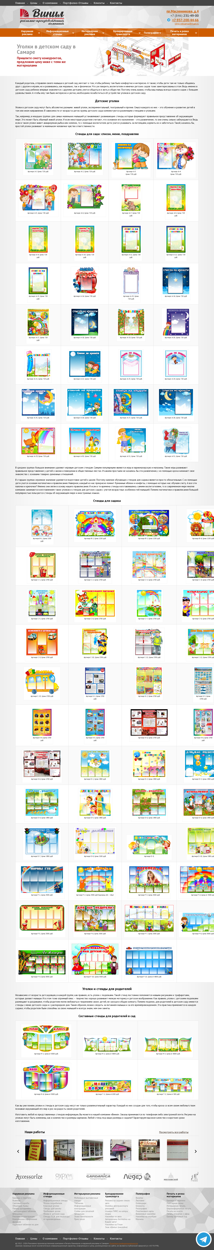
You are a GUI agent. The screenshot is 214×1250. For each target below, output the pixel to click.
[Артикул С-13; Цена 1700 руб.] (42, 693)
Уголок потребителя (52, 1203)
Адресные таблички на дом (25, 1224)
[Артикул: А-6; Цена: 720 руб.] (85, 210)
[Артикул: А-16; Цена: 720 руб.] (176, 293)
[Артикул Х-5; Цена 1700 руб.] (95, 734)
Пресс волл (79, 1219)
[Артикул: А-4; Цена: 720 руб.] (176, 168)
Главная (20, 3)
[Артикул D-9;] (149, 853)
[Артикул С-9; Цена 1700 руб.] (42, 654)
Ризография (141, 1208)
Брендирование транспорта (114, 1195)
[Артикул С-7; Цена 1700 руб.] (149, 615)
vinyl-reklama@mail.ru (187, 23)
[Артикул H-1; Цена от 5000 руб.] (46, 1050)
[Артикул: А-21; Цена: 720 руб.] (38, 375)
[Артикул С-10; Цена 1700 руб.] (95, 654)
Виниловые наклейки (145, 1214)
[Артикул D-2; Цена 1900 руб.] (149, 776)
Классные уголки (51, 1206)
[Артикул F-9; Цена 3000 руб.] (41, 973)
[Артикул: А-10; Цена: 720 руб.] (84, 251)
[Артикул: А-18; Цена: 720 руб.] (84, 334)
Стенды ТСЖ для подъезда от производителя (56, 1218)
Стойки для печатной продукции (84, 1212)
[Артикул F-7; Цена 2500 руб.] (149, 930)
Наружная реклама (23, 1193)
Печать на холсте (175, 1211)
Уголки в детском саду (54, 1214)
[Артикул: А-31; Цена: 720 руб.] (131, 453)
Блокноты (140, 1206)
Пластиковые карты (145, 1211)
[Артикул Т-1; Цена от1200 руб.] (107, 1091)
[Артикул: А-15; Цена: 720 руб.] (131, 293)
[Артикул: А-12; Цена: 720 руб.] (175, 251)
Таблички (78, 1203)
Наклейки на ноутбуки (146, 1216)
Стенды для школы (52, 1208)
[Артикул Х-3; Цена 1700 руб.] (203, 693)
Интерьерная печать (176, 1206)
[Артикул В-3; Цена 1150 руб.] (149, 535)
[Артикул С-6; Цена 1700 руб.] (95, 615)
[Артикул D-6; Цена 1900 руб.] (149, 814)
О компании (50, 3)
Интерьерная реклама (87, 1193)
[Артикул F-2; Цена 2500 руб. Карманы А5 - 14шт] (95, 892)
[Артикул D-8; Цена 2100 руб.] (95, 853)
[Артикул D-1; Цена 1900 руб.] (95, 776)
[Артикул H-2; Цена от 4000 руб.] (107, 1050)
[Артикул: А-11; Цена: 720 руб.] (131, 251)
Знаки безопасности (83, 1216)
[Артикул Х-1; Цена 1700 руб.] (95, 693)
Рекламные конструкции (24, 1216)
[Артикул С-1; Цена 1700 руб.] (42, 576)
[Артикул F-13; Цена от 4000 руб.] (149, 973)
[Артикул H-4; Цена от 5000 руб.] (46, 1091)
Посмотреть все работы (173, 1132)
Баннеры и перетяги (22, 1198)
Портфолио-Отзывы (75, 3)
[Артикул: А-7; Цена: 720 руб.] (131, 210)
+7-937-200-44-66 (185, 20)
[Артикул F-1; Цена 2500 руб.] (42, 892)
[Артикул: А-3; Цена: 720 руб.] (131, 168)
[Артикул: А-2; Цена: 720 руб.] (85, 168)
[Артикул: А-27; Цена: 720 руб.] (131, 414)
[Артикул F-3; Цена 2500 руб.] (149, 892)
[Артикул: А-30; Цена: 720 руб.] (85, 453)
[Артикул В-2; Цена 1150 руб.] (95, 535)
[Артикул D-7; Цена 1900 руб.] (42, 853)
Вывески (16, 1200)
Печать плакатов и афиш (178, 1214)
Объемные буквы (21, 1206)
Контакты (116, 3)
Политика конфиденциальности (124, 1243)
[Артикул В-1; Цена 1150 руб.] (42, 535)
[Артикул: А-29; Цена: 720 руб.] (38, 453)
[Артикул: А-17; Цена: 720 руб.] (38, 334)
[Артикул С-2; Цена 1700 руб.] (95, 576)
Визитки (139, 1198)
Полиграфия (143, 1193)
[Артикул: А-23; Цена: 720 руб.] (131, 375)
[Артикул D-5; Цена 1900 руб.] (95, 814)
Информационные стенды (54, 1195)
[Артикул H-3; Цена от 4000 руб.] (168, 1050)
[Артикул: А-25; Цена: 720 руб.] (38, 414)
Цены (33, 3)
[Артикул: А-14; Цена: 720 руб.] (84, 293)
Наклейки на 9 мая (114, 1224)
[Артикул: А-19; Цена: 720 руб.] (131, 334)
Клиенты (99, 3)
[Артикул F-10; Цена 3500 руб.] (95, 973)
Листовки (140, 1200)
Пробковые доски (51, 1211)
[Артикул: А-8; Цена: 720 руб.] (176, 210)
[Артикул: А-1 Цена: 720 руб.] (38, 168)
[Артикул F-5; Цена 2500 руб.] (42, 930)
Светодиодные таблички (24, 1211)
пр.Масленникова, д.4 (183, 11)
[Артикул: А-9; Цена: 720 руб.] (38, 251)
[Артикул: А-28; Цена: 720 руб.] (176, 414)
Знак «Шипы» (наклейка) (116, 1227)
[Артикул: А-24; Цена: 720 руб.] (176, 375)
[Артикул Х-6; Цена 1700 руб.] (149, 734)
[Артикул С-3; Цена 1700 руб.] (149, 576)
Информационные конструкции (82, 1207)
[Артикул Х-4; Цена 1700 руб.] (42, 734)
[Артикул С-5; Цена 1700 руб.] (42, 615)
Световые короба (21, 1203)
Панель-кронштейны (22, 1208)
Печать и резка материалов (175, 1195)
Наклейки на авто (113, 1216)
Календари (141, 1203)
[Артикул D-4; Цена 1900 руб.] (42, 814)
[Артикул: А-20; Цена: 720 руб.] (176, 334)
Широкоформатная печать (179, 1208)
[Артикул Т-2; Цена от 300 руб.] (168, 1091)
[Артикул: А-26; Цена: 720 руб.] (84, 414)
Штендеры (17, 1214)
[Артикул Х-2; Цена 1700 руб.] (149, 693)
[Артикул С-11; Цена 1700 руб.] (149, 654)
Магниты (140, 1219)
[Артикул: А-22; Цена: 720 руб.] (84, 375)
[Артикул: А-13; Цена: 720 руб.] (38, 293)
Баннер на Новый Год (177, 1216)
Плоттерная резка (175, 1203)
